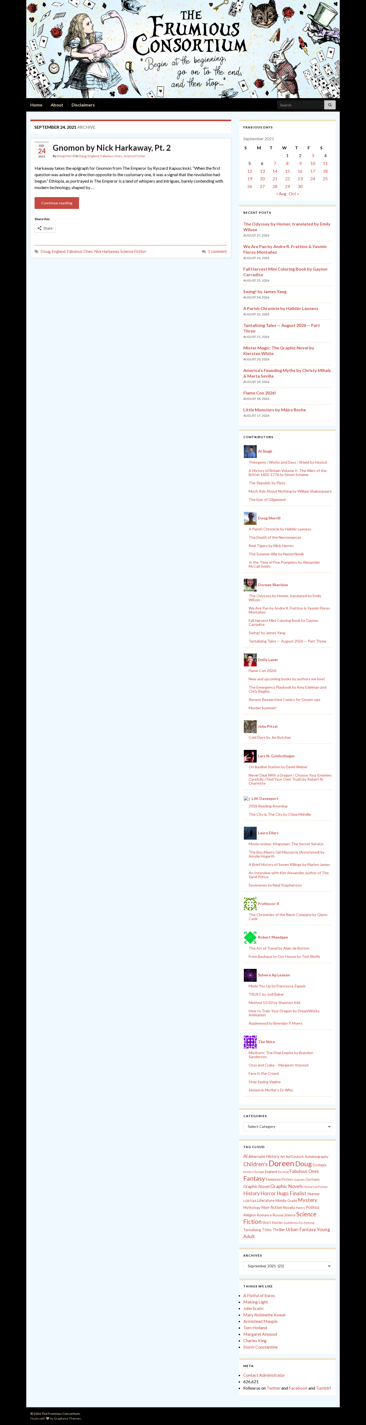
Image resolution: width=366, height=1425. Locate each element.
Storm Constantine (260, 1346)
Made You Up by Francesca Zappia (277, 986)
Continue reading (56, 203)
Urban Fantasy (301, 1229)
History (251, 1193)
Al (245, 1156)
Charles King (255, 1340)
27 (262, 186)
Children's (255, 1164)
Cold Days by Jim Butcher (270, 737)
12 (249, 170)
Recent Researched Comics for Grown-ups (284, 699)
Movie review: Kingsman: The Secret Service (286, 843)
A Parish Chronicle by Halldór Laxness (280, 308)
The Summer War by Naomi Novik (276, 554)
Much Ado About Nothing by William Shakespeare (290, 491)
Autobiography (316, 1156)
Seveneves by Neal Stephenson (275, 885)
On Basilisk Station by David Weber (278, 767)
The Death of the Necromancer (275, 537)
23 (300, 178)
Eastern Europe (253, 1171)
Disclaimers (83, 104)
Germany (312, 1179)
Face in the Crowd (264, 1073)
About (57, 104)
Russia (277, 1215)
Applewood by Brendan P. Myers (275, 1023)
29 (287, 186)
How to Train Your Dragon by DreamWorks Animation (284, 1013)
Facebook (298, 1387)
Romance (264, 1215)
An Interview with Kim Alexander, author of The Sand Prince (289, 874)
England (93, 156)
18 (325, 170)
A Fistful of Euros (259, 1295)
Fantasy (254, 1178)
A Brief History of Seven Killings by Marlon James (289, 864)
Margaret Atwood (260, 1334)
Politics (312, 1207)
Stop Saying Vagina (265, 1081)
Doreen (281, 1163)
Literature (266, 1200)
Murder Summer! (263, 708)
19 (249, 178)
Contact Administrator (264, 1375)
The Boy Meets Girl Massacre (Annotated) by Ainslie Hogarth (286, 854)
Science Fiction (134, 156)
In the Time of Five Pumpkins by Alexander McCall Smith (284, 564)
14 (274, 170)
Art (282, 1157)
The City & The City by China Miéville (280, 814)
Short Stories (272, 1222)
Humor (313, 1193)
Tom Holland (255, 1327)
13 (262, 170)
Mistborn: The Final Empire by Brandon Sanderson (281, 1054)
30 (300, 186)
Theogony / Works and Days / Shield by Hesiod (288, 462)
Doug (82, 156)
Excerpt (283, 1171)
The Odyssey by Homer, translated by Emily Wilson (285, 597)
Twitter (274, 1387)
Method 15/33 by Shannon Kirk (275, 1002)
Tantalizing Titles (257, 1229)
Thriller (278, 1229)
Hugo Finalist (292, 1193)
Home (36, 104)
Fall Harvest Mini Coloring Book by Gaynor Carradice (283, 622)
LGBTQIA (249, 1201)
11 (325, 163)
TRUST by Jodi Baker (266, 994)
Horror (268, 1193)
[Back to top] (354, 1413)
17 (312, 170)
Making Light (255, 1301)
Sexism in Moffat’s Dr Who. (271, 1090)
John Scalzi (253, 1308)
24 (312, 178)
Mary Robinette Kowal (264, 1314)
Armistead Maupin (260, 1321)
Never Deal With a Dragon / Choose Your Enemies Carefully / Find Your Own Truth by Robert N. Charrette (290, 779)
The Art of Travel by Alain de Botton (279, 948)
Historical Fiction (316, 1186)
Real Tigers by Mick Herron (271, 545)
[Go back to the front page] (183, 49)
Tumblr (323, 1387)
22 (287, 178)
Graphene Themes (67, 1418)
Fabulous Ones (111, 156)
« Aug (281, 193)
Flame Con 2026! (259, 392)
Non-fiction (271, 1207)
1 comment (217, 251)
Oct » (294, 193)
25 (325, 178)
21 (274, 178)
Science (290, 1215)
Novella (289, 1207)
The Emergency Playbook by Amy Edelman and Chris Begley (287, 689)
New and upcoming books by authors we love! (287, 679)
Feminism (273, 1179)
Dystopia (319, 1165)
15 (287, 170)
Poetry (300, 1207)
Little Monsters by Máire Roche (274, 409)
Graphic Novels (286, 1186)
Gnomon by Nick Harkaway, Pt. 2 (112, 147)
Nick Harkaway (106, 251)
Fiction (287, 1179)
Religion (249, 1215)
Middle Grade (286, 1200)
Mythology (251, 1207)
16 (300, 170)
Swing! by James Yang (264, 291)
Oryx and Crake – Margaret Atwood (278, 1065)
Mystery (307, 1200)
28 (274, 186)
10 (312, 163)
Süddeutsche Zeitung (298, 1222)
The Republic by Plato (267, 483)
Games (299, 1179)
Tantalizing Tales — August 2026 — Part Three (287, 641)
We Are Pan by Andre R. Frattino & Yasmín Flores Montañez (289, 610)
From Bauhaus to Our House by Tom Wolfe (284, 956)
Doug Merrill (66, 156)
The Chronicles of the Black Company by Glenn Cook (288, 916)
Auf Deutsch (295, 1157)
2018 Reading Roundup (268, 806)
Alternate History (263, 1156)
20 (262, 178)
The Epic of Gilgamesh (267, 499)
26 (249, 186)
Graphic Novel (256, 1186)
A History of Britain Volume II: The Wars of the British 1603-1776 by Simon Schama (288, 472)
